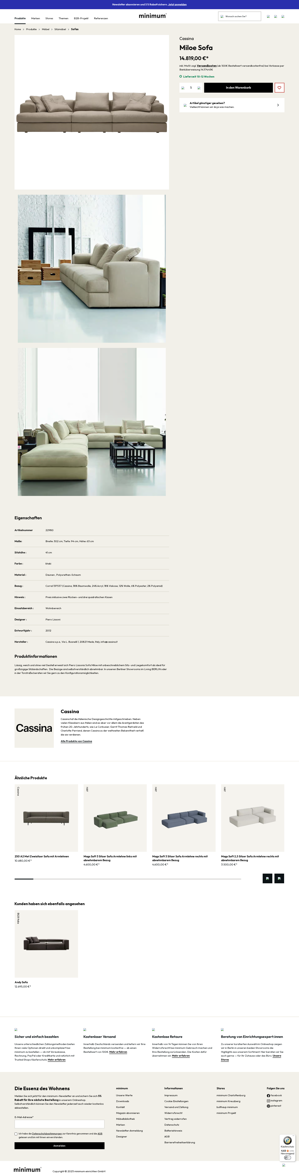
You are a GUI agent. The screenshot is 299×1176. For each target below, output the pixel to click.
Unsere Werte (124, 1095)
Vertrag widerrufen (175, 1118)
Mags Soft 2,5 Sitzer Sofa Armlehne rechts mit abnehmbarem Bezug (250, 858)
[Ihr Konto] (275, 16)
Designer (121, 1136)
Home (18, 29)
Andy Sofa (21, 982)
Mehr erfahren (57, 1059)
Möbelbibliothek (125, 1118)
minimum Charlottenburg (231, 1095)
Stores (221, 1088)
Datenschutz (171, 1124)
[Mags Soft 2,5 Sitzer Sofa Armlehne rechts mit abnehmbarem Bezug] (252, 818)
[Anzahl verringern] (182, 88)
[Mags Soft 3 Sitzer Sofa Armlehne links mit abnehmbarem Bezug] (115, 818)
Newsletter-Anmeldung (129, 1130)
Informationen (173, 1088)
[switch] (287, 1158)
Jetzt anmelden (177, 4)
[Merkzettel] (268, 16)
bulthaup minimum (227, 1107)
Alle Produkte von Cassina (76, 741)
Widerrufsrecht (173, 1113)
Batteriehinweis (173, 1130)
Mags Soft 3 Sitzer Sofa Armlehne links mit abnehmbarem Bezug (110, 858)
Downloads (122, 1101)
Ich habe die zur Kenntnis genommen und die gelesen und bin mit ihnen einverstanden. (60, 1135)
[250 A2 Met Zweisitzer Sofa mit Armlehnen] (46, 818)
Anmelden (59, 1145)
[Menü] (293, 1136)
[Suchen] (222, 16)
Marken (120, 1124)
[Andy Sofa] (46, 944)
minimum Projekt (226, 1113)
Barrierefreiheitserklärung (179, 1142)
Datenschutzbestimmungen (47, 1133)
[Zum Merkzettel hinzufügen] (277, 85)
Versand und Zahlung (176, 1107)
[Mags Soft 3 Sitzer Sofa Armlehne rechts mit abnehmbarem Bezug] (184, 818)
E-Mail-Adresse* (24, 1117)
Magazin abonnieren (128, 1113)
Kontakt (120, 1107)
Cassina (186, 38)
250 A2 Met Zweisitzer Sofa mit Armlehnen (42, 856)
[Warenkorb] (281, 16)
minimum (122, 1088)
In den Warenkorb (238, 87)
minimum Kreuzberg (228, 1101)
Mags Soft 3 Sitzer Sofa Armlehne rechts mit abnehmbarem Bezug (180, 858)
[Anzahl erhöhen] (199, 88)
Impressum (171, 1095)
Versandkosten (207, 65)
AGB (100, 1133)
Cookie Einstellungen (176, 1101)
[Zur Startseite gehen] (151, 15)
